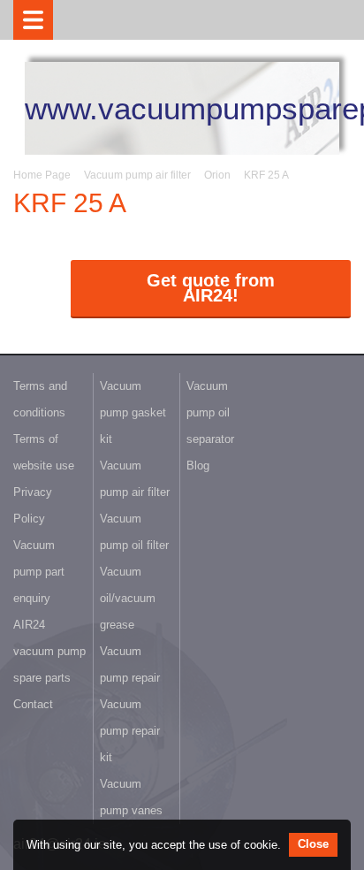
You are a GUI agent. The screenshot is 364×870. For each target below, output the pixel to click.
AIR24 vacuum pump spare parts (49, 651)
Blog (197, 465)
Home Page (42, 175)
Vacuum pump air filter (137, 175)
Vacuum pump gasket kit (133, 412)
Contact (33, 704)
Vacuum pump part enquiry (38, 571)
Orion (217, 175)
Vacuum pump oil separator (210, 412)
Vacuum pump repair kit (130, 731)
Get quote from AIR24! (211, 288)
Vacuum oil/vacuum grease (127, 598)
